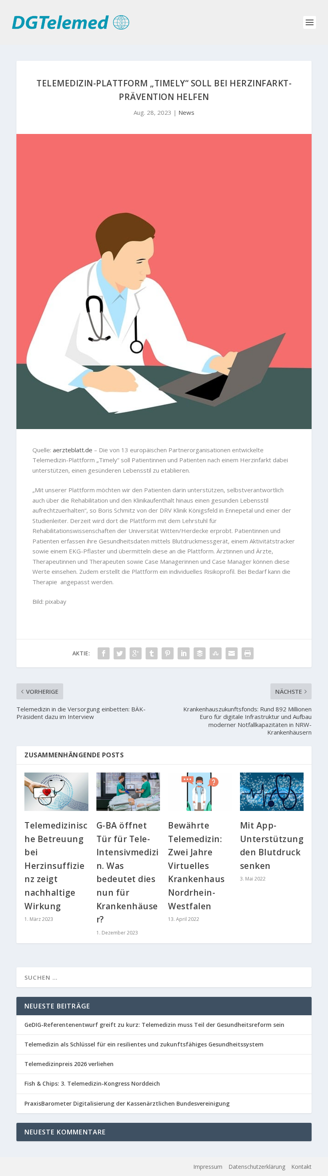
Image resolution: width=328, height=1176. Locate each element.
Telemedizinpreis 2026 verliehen (69, 1064)
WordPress (152, 1167)
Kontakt (301, 1166)
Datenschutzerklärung (256, 1166)
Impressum (207, 1166)
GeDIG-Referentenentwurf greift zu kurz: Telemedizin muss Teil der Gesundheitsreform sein (154, 1024)
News (186, 112)
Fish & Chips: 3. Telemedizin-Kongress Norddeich (92, 1083)
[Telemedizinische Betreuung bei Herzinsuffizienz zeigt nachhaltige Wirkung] (56, 792)
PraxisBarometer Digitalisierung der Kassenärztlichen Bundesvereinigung (127, 1103)
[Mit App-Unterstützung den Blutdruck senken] (272, 792)
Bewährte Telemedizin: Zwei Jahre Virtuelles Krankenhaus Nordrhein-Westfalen (196, 866)
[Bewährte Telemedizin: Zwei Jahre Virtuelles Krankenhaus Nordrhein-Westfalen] (200, 792)
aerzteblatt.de (72, 450)
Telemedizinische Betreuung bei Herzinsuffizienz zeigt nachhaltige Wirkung (55, 866)
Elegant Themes (74, 1167)
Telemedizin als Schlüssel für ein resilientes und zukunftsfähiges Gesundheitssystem (144, 1044)
